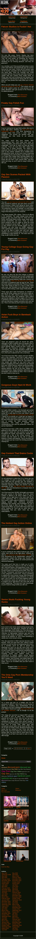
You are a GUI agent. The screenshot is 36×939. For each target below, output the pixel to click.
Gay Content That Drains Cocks (17, 453)
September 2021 (6, 916)
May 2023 (4, 895)
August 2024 (5, 883)
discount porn (14, 767)
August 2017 (15, 912)
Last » (29, 748)
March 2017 (15, 918)
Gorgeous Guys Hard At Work (16, 385)
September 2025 (6, 874)
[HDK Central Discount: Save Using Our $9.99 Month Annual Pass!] (18, 14)
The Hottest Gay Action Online (16, 523)
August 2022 (5, 906)
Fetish (3, 788)
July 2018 (15, 901)
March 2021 (5, 921)
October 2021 (5, 915)
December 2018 (16, 895)
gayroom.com (26, 771)
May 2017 (15, 915)
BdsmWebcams (23, 21)
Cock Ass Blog (5, 867)
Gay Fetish (14, 769)
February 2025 (6, 879)
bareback (4, 767)
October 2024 (5, 882)
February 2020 (16, 877)
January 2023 (5, 900)
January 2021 (5, 922)
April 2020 (15, 874)
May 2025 (4, 876)
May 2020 (15, 873)
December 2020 (6, 924)
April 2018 (15, 903)
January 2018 (16, 906)
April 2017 (15, 916)
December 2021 (6, 913)
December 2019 (16, 879)
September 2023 (6, 891)
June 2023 (5, 894)
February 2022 (6, 912)
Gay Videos (20, 774)
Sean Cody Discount (13, 780)
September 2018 (17, 900)
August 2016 (15, 927)
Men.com (4, 790)
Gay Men (20, 769)
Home (3, 758)
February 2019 (16, 892)
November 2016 (16, 922)
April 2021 (4, 919)
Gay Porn (5, 771)
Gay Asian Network (6, 769)
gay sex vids (13, 774)
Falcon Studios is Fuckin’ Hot (16, 26)
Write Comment (22, 96)
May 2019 (15, 888)
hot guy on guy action (19, 778)
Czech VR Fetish (24, 16)
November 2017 (16, 907)
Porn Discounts (22, 94)
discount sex (25, 767)
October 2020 (5, 925)
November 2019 (16, 880)
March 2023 (5, 897)
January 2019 (16, 894)
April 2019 (15, 889)
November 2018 (16, 897)
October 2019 (16, 882)
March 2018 (15, 904)
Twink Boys (23, 780)
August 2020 (5, 928)
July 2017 (15, 913)
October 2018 (16, 898)
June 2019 (15, 886)
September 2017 (17, 910)
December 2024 (6, 880)
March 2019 (15, 891)
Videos (17, 788)
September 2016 (17, 925)
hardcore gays (12, 776)
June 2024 (5, 885)
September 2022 (6, 904)
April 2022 (4, 909)
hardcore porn (24, 776)
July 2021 (4, 918)
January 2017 (16, 921)
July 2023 (4, 892)
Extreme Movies (11, 21)
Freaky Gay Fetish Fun (12, 103)
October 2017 (16, 909)
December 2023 (6, 889)
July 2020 (4, 929)
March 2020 (15, 876)
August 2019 (15, 883)
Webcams (18, 790)
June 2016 (15, 929)
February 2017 (16, 919)
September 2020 (6, 927)
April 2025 (4, 877)
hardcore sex (6, 778)
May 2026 (4, 873)
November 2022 (6, 903)
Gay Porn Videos (16, 771)
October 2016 (16, 924)
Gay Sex (5, 773)
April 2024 (4, 886)
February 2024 (6, 888)
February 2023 (6, 898)
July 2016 (15, 928)
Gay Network (27, 769)
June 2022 (5, 907)
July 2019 (15, 885)
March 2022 (5, 910)
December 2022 (6, 901)
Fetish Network (12, 16)
